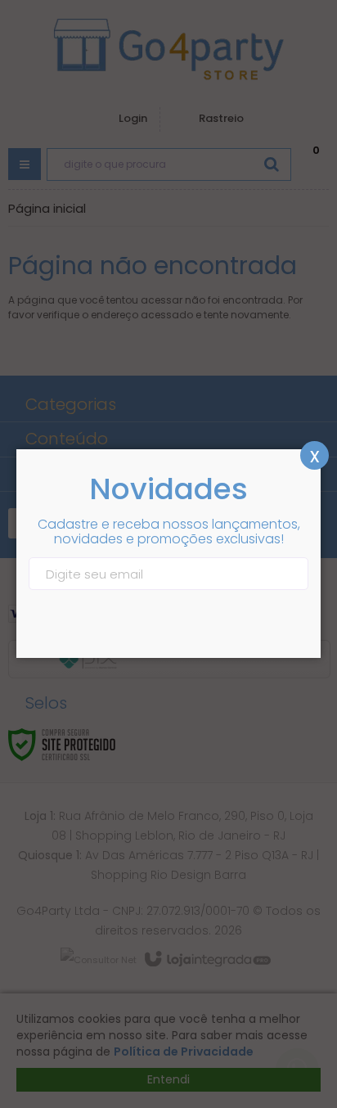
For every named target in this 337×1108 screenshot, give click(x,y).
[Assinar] (293, 573)
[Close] (314, 455)
